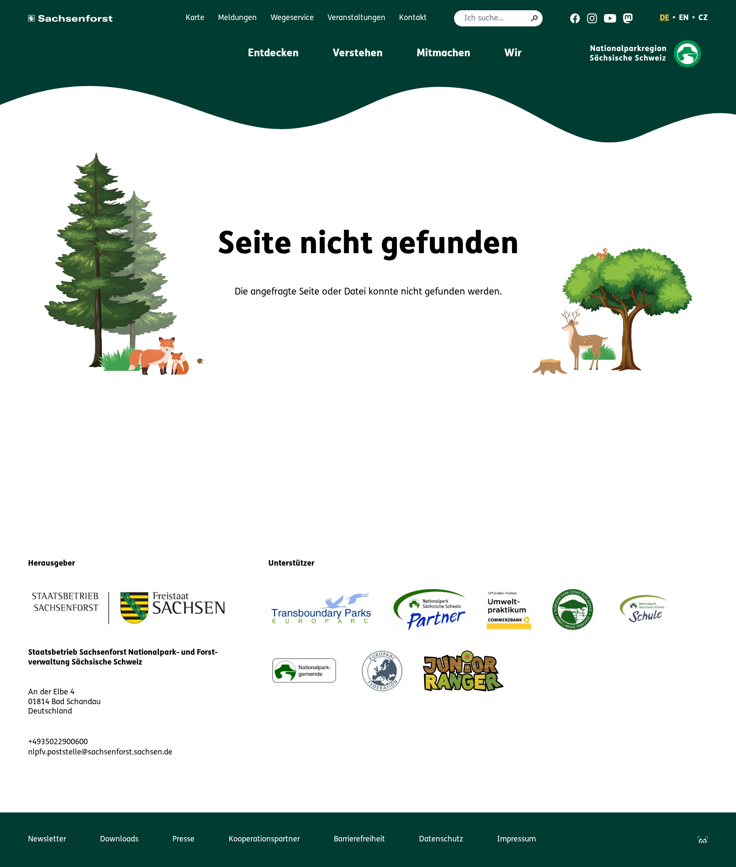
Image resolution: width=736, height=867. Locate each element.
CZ (703, 18)
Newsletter (47, 840)
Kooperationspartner (264, 840)
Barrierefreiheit (359, 840)
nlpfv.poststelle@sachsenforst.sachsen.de (100, 753)
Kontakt (413, 18)
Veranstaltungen (356, 18)
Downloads (119, 840)
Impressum (516, 840)
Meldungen (237, 18)
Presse (183, 840)
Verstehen (357, 54)
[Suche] (534, 18)
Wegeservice (292, 18)
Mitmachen (443, 54)
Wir (513, 54)
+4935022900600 (58, 742)
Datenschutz (441, 840)
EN (684, 18)
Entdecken (273, 54)
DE (664, 18)
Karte (195, 18)
